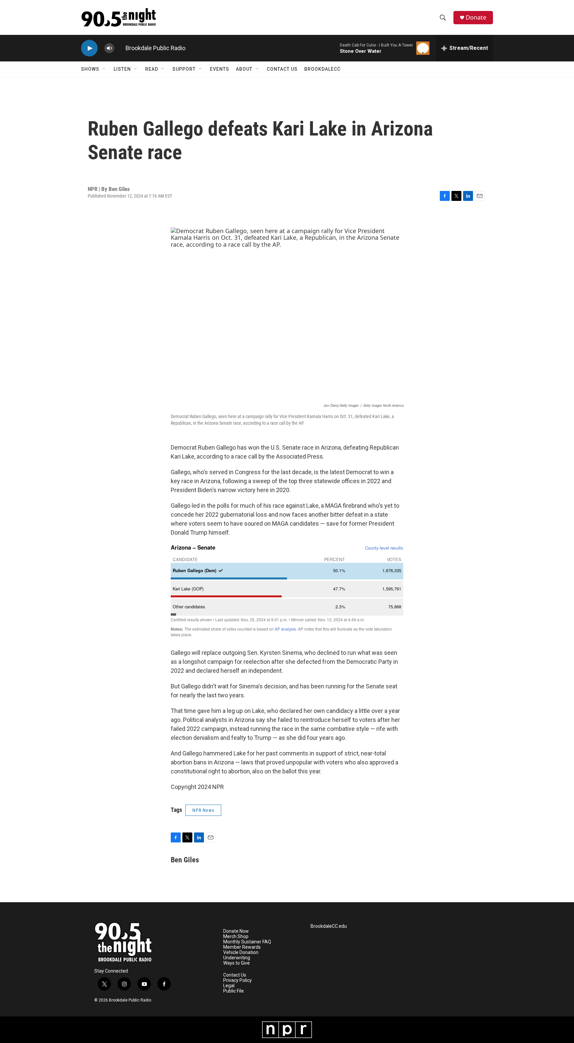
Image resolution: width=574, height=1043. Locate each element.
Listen (122, 69)
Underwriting (236, 957)
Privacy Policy (237, 980)
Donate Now (236, 931)
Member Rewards (242, 947)
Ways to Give (236, 963)
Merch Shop (235, 936)
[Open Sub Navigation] (104, 69)
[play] (89, 48)
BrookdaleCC (322, 69)
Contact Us (282, 69)
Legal (229, 985)
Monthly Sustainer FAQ (247, 941)
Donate (476, 17)
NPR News (203, 810)
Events (219, 69)
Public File (233, 991)
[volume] (109, 48)
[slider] (120, 47)
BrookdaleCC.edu (329, 926)
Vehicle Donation (240, 952)
